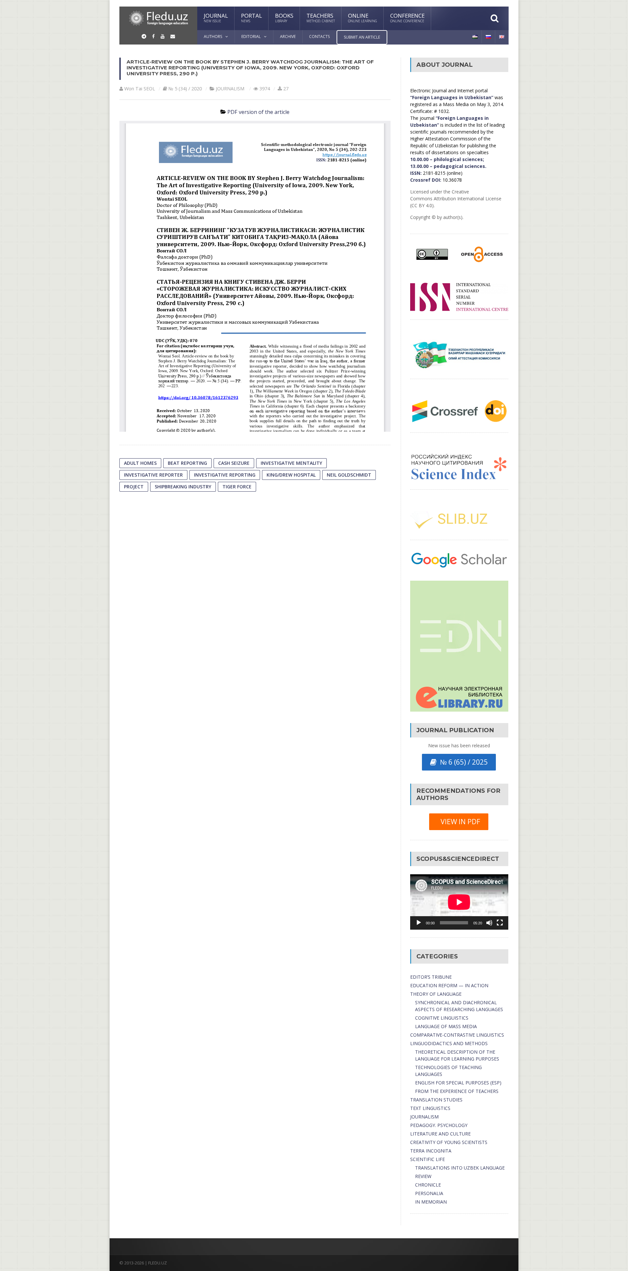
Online (362, 17)
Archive (288, 36)
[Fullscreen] (500, 922)
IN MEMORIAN (431, 1202)
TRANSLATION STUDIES (436, 1100)
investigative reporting (224, 475)
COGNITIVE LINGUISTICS (441, 1018)
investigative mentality (291, 463)
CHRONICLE (428, 1185)
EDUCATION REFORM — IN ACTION (449, 985)
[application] (459, 902)
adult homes (140, 463)
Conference (407, 17)
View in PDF (458, 821)
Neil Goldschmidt (349, 475)
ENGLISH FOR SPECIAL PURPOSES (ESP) (458, 1083)
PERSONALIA (429, 1193)
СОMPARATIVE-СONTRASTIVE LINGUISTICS (457, 1035)
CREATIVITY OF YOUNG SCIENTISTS (448, 1142)
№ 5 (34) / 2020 (185, 88)
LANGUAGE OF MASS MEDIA (446, 1026)
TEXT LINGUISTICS (430, 1108)
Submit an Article (362, 37)
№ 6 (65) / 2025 (462, 762)
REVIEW (423, 1176)
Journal (216, 17)
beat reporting (187, 463)
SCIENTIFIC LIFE (427, 1159)
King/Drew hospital (291, 475)
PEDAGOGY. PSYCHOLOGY (438, 1125)
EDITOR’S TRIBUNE (431, 977)
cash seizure (234, 463)
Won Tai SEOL (139, 88)
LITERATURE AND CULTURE (440, 1134)
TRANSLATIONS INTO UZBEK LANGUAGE (460, 1168)
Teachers (320, 17)
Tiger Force (237, 486)
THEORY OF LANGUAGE (436, 994)
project (134, 486)
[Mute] (489, 922)
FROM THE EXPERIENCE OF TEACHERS (456, 1091)
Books (284, 17)
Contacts (319, 36)
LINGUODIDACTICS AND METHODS (449, 1043)
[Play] (418, 922)
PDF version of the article (258, 112)
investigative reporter (153, 475)
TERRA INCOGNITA (430, 1151)
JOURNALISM (230, 88)
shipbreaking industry (183, 486)
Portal (251, 17)
